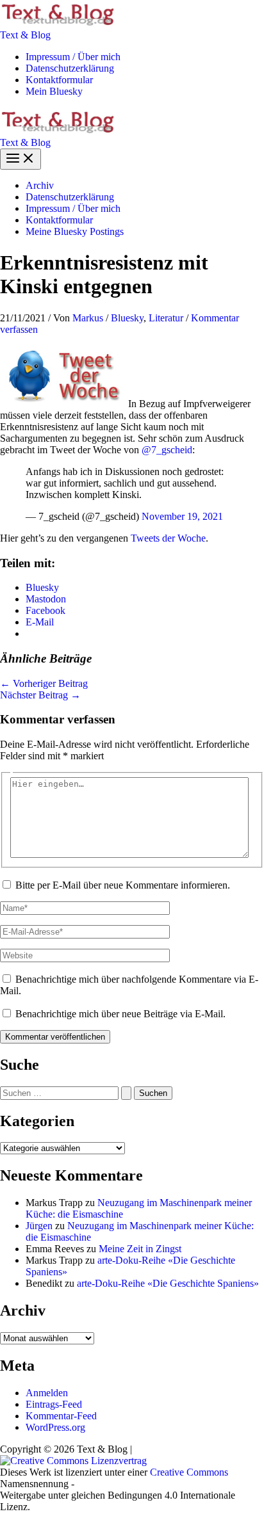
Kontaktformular (59, 79)
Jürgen (39, 1225)
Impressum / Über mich (73, 56)
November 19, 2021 (182, 516)
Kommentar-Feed (61, 1415)
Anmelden (47, 1392)
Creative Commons (189, 1472)
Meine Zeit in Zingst (140, 1248)
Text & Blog (25, 34)
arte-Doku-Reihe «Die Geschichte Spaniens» (168, 1283)
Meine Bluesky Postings (75, 231)
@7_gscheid (167, 449)
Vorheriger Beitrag (44, 683)
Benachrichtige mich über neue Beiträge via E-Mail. (120, 1013)
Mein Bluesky (54, 91)
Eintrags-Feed (54, 1404)
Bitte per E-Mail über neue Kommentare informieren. (122, 885)
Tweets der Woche (168, 538)
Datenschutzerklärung (70, 68)
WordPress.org (55, 1427)
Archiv (40, 185)
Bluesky (127, 317)
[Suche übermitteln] (126, 1093)
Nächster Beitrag (40, 694)
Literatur (166, 317)
